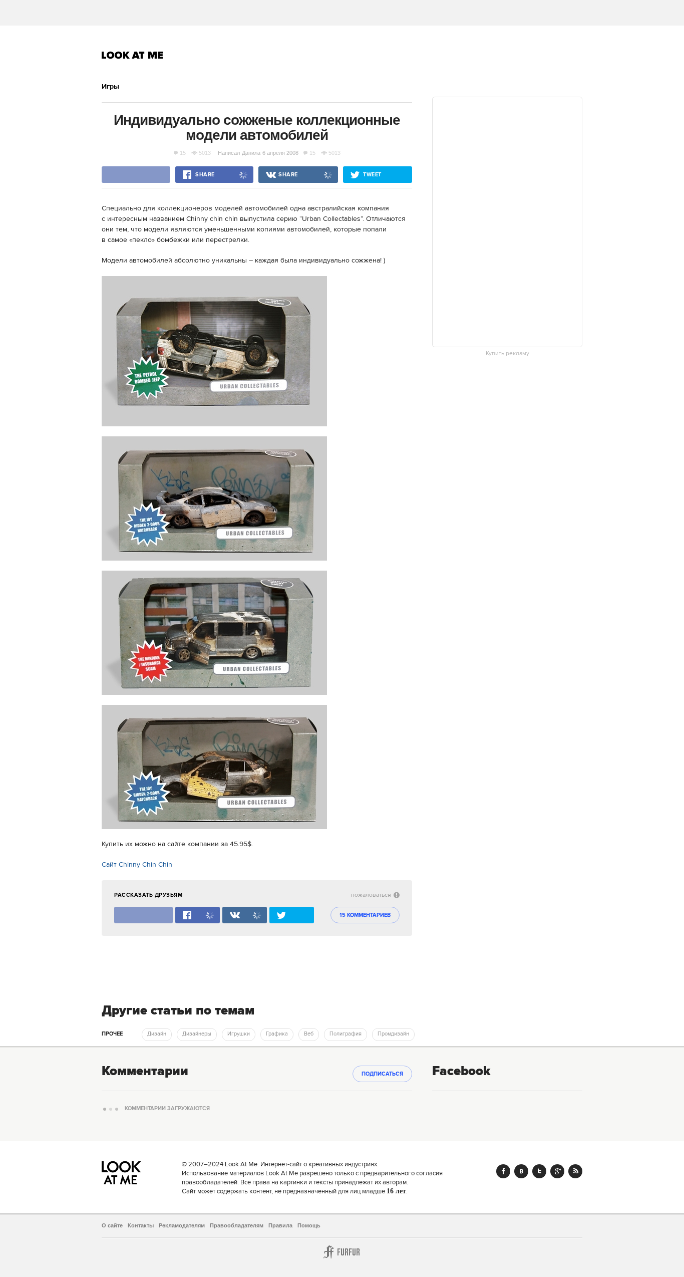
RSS (575, 1171)
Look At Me (132, 55)
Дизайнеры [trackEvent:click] (196, 1034)
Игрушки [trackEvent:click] (238, 1034)
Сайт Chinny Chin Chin (137, 864)
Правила (280, 1225)
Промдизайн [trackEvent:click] (393, 1034)
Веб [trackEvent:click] (308, 1034)
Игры (110, 86)
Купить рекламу (507, 354)
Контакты (141, 1225)
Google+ (557, 1171)
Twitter (539, 1171)
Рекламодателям (182, 1225)
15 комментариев (365, 915)
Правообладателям (236, 1225)
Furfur (342, 1251)
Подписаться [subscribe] (382, 1074)
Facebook (503, 1171)
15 (183, 153)
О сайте (112, 1225)
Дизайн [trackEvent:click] (156, 1034)
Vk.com (521, 1171)
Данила (251, 153)
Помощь (308, 1225)
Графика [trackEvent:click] (277, 1034)
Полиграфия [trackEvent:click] (345, 1034)
